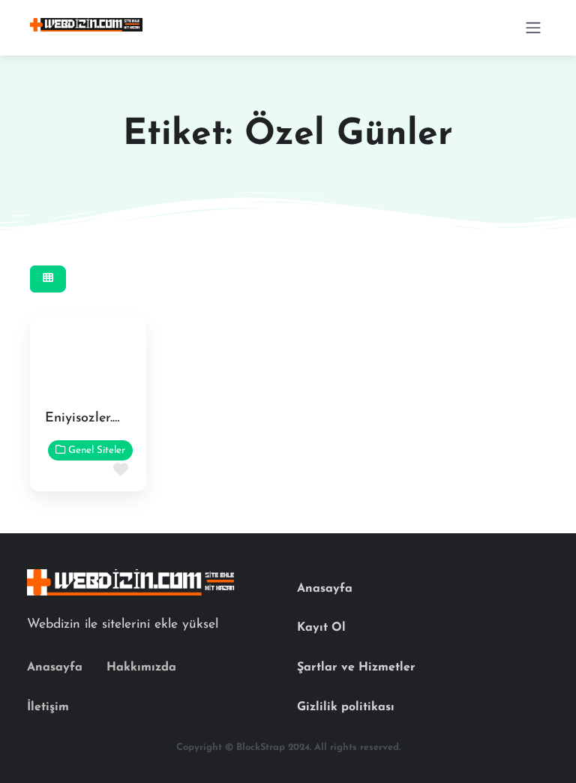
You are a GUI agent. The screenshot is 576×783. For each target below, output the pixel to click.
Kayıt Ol (321, 628)
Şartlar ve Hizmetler (356, 668)
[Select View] (48, 279)
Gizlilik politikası (345, 707)
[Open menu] (533, 28)
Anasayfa (54, 668)
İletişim (48, 707)
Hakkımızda (141, 668)
